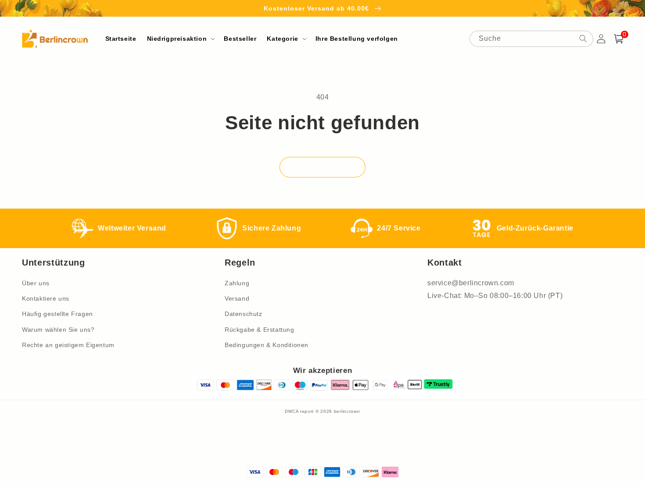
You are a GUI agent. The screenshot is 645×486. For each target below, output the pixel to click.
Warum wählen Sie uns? (58, 329)
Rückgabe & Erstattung (259, 329)
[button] (180, 38)
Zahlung (237, 283)
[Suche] (583, 38)
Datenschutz (243, 313)
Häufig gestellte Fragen (57, 313)
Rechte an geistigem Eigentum (68, 344)
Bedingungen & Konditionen (266, 344)
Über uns (36, 283)
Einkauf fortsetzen (322, 167)
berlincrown (347, 411)
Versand (237, 298)
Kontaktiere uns (45, 298)
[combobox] (531, 38)
